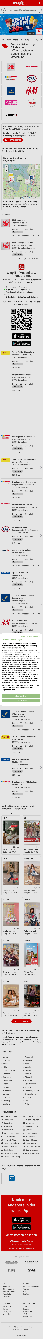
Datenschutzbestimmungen (30, 636)
